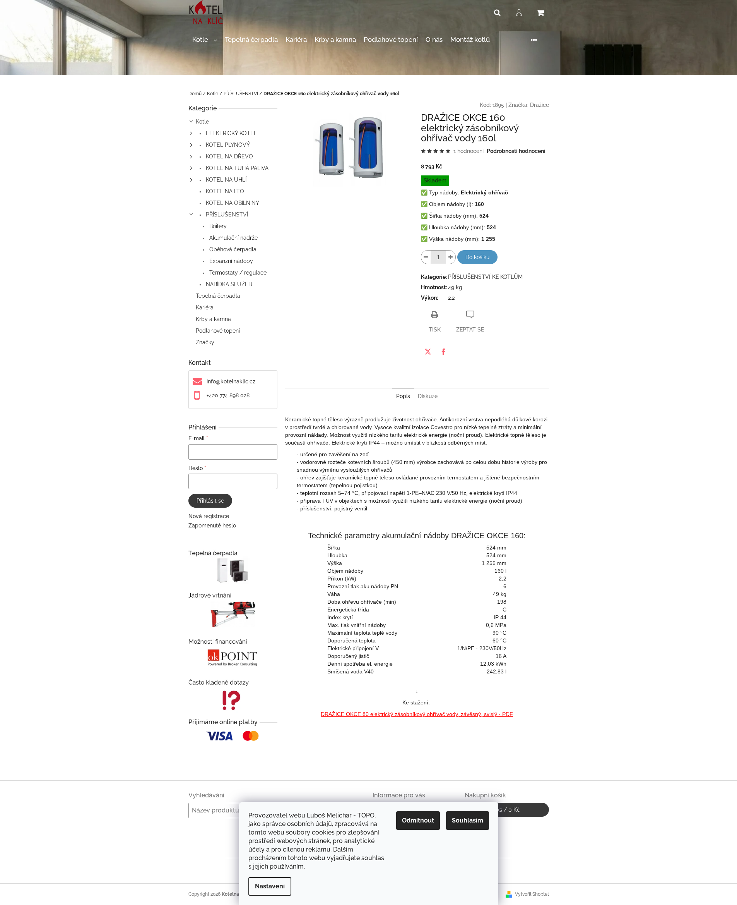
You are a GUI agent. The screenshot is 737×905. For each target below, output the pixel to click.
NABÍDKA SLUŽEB (228, 284)
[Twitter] (428, 352)
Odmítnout (418, 820)
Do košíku (477, 257)
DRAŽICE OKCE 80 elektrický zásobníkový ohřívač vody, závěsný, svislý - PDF (417, 714)
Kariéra (205, 307)
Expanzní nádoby (230, 261)
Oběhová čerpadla (232, 249)
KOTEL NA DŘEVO (228, 156)
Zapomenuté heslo (212, 525)
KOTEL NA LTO (224, 191)
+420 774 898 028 (228, 395)
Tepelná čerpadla (218, 296)
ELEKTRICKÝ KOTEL (230, 133)
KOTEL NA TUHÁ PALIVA (236, 168)
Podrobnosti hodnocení (516, 151)
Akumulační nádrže (233, 238)
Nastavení (270, 886)
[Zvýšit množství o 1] (450, 257)
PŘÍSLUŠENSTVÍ (226, 214)
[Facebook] (443, 352)
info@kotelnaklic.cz (231, 381)
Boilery (217, 226)
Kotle (202, 121)
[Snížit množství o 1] (426, 257)
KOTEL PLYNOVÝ (227, 145)
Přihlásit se (210, 501)
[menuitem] (204, 39)
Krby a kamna (213, 319)
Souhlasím (467, 820)
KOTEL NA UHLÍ (225, 180)
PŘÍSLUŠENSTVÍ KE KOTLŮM (485, 277)
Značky (205, 342)
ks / (506, 810)
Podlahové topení (218, 331)
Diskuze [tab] (428, 396)
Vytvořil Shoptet (532, 894)
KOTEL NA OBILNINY (231, 203)
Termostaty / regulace (237, 273)
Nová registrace (208, 516)
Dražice (539, 105)
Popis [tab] (403, 396)
